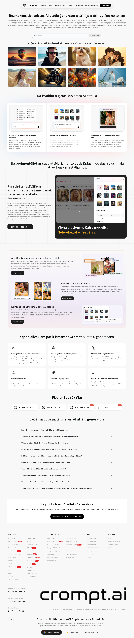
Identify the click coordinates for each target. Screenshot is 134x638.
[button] (25, 407)
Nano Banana (70, 548)
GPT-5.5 (29, 567)
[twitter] (12, 611)
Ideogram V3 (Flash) (53, 557)
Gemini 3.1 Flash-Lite (14, 554)
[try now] (83, 595)
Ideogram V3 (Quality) (54, 551)
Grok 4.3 (10, 563)
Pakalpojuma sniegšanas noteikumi (96, 609)
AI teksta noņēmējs (92, 544)
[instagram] (19, 611)
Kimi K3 (31, 564)
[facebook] (16, 611)
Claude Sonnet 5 (32, 538)
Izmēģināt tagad (19, 226)
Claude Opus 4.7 (32, 573)
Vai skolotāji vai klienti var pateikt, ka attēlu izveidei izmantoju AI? (46, 475)
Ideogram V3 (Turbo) (53, 548)
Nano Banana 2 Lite (55, 541)
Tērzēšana (43, 5)
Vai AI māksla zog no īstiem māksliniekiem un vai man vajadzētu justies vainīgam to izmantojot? (57, 488)
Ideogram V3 (70, 557)
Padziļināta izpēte (92, 538)
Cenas (70, 5)
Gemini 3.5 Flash (13, 579)
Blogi (109, 538)
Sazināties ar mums (114, 541)
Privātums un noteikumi (118, 609)
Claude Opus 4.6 (32, 570)
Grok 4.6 (31, 554)
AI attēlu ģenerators (93, 554)
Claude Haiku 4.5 (13, 545)
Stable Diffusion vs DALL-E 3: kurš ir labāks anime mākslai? (43, 469)
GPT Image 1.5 (51, 560)
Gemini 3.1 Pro (31, 551)
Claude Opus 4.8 (32, 544)
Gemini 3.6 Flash (13, 548)
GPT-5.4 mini (12, 557)
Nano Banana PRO (71, 554)
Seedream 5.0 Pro (73, 544)
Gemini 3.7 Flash (15, 541)
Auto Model (11, 538)
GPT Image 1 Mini (71, 538)
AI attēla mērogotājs (93, 548)
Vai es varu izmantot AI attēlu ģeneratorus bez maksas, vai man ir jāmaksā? (50, 436)
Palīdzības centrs (113, 544)
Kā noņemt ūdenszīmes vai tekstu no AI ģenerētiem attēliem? (45, 482)
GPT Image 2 (70, 551)
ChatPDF (89, 557)
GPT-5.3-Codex (31, 576)
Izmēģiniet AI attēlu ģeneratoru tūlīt (67, 516)
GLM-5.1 (10, 573)
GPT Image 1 (51, 554)
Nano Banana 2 (51, 538)
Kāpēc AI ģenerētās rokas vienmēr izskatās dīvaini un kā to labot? (46, 462)
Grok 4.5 (10, 560)
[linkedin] (9, 611)
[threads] (23, 611)
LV (10, 619)
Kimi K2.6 (10, 570)
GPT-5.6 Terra (14, 567)
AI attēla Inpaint (91, 541)
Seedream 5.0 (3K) (53, 545)
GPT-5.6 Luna (14, 551)
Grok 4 (29, 541)
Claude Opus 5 (33, 557)
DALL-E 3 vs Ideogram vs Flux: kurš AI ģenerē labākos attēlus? (45, 430)
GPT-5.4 (10, 576)
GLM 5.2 (31, 548)
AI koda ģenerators (92, 551)
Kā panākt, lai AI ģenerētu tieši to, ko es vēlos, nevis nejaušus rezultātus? (49, 449)
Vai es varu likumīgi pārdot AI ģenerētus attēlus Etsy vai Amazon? (46, 443)
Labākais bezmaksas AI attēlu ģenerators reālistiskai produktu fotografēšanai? (51, 456)
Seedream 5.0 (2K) (71, 541)
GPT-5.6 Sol (32, 561)
